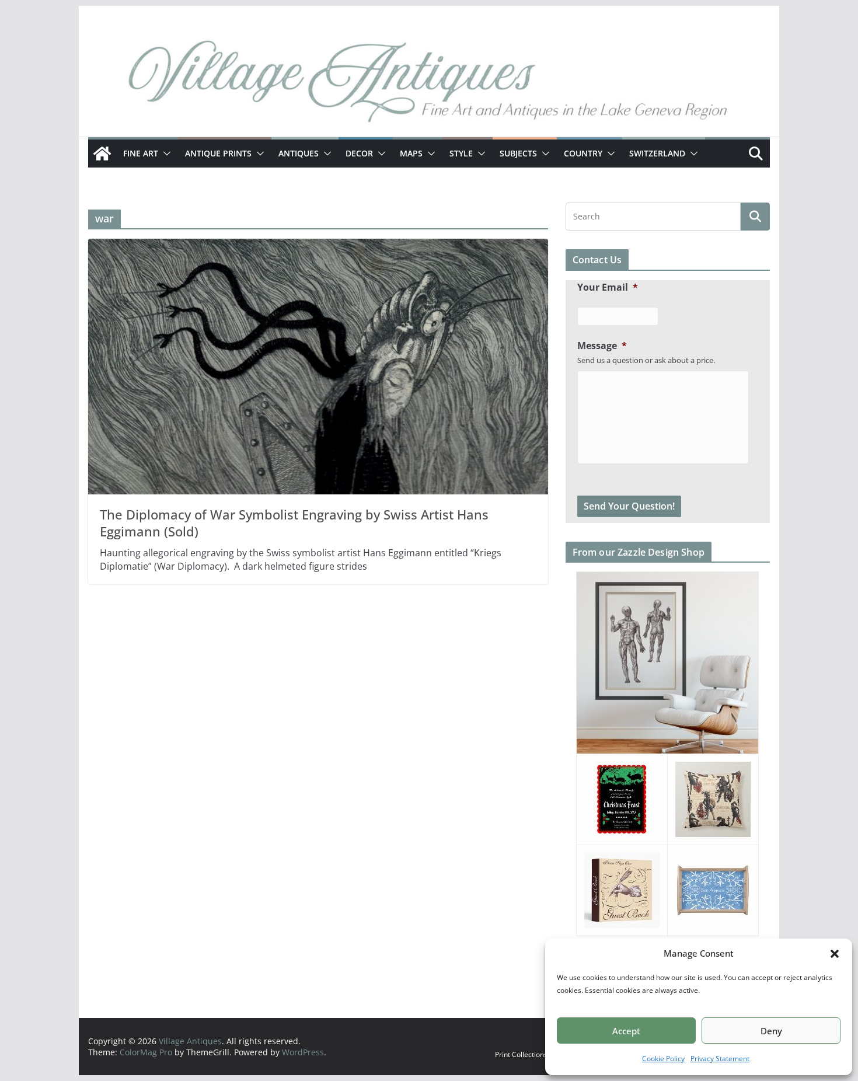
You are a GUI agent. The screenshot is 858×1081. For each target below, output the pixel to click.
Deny (771, 1031)
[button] (834, 954)
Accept (626, 1031)
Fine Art (140, 153)
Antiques (298, 153)
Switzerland (657, 153)
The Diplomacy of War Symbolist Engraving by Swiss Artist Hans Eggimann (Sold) (294, 522)
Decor (359, 153)
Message (602, 346)
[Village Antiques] (429, 84)
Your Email (607, 287)
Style (461, 153)
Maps (411, 153)
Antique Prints (218, 153)
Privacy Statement (719, 1058)
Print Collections (521, 1054)
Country (583, 153)
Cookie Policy (663, 1058)
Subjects (518, 153)
